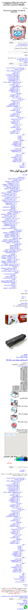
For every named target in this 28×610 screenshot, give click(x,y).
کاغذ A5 (19, 138)
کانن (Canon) (18, 155)
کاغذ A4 (19, 137)
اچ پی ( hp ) (15, 83)
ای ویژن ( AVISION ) (16, 157)
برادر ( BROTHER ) (13, 80)
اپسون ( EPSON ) (14, 84)
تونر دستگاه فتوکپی (16, 86)
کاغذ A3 (19, 136)
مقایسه (22, 580)
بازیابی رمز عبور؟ (23, 58)
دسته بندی (24, 174)
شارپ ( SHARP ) (14, 89)
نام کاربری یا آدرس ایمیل (20, 48)
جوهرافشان (18, 111)
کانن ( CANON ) (14, 87)
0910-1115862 (24, 382)
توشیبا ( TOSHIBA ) (13, 90)
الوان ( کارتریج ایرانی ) (13, 76)
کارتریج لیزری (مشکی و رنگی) (13, 70)
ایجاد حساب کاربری (20, 45)
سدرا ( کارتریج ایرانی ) (13, 79)
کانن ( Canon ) (17, 148)
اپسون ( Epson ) (17, 158)
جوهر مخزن (18, 93)
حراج (23, 296)
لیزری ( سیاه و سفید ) (16, 100)
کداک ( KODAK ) (17, 160)
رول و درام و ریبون (16, 97)
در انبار (22, 298)
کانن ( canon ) (15, 73)
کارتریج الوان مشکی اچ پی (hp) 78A (16, 360)
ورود (26, 55)
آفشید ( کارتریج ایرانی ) (12, 77)
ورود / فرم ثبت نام (19, 581)
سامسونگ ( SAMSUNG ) (12, 74)
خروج (26, 290)
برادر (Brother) (14, 123)
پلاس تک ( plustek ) (16, 161)
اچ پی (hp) (16, 72)
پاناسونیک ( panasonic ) (15, 150)
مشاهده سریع (24, 355)
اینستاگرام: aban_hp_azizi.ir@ (19, 391)
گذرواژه (25, 52)
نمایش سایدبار (23, 303)
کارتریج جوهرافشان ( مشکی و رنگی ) (12, 82)
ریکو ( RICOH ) (14, 92)
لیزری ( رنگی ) (17, 107)
